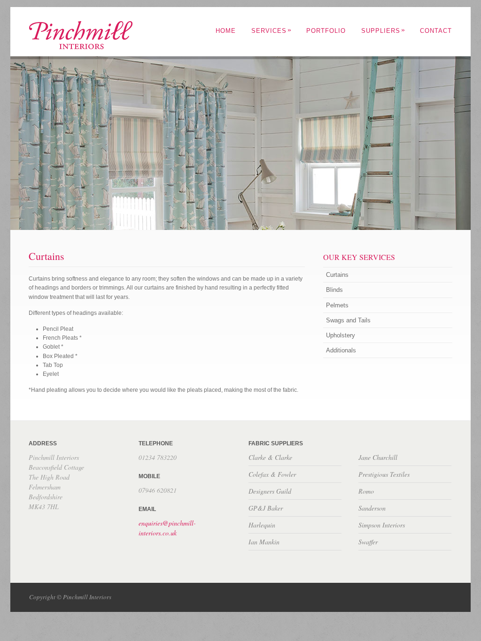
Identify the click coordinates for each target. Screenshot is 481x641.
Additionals (341, 350)
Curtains (337, 274)
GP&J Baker (265, 508)
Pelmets (337, 305)
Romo (366, 491)
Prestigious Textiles (384, 474)
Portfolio (326, 30)
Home (226, 30)
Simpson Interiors (381, 524)
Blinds (334, 289)
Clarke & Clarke (270, 457)
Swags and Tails (348, 320)
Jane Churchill (377, 457)
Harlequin (261, 524)
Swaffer (368, 541)
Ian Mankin (263, 541)
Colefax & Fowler (272, 474)
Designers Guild (269, 491)
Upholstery (340, 335)
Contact (436, 30)
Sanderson (372, 508)
